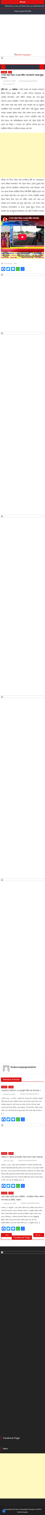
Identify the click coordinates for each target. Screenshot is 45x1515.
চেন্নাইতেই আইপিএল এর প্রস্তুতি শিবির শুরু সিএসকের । (20, 1090)
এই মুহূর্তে (4, 72)
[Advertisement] (22, 33)
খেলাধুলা (11, 1087)
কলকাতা (11, 1153)
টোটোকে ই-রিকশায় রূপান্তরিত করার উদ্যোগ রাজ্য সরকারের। (22, 1156)
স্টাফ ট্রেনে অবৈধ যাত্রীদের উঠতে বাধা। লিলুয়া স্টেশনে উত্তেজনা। (39, 1235)
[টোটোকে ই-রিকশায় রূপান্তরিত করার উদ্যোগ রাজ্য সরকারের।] (22, 1137)
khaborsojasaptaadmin (28, 81)
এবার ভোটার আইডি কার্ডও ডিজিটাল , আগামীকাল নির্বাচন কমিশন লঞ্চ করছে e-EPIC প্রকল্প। (22, 1198)
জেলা (10, 72)
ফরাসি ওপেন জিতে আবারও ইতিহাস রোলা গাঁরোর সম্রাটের (8, 1235)
